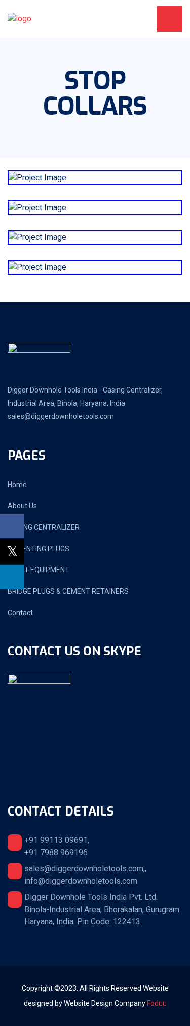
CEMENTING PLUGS (38, 549)
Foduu (157, 1003)
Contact (20, 613)
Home (17, 484)
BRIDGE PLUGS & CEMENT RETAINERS (68, 591)
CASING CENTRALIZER (44, 527)
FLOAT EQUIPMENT (38, 570)
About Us (22, 506)
